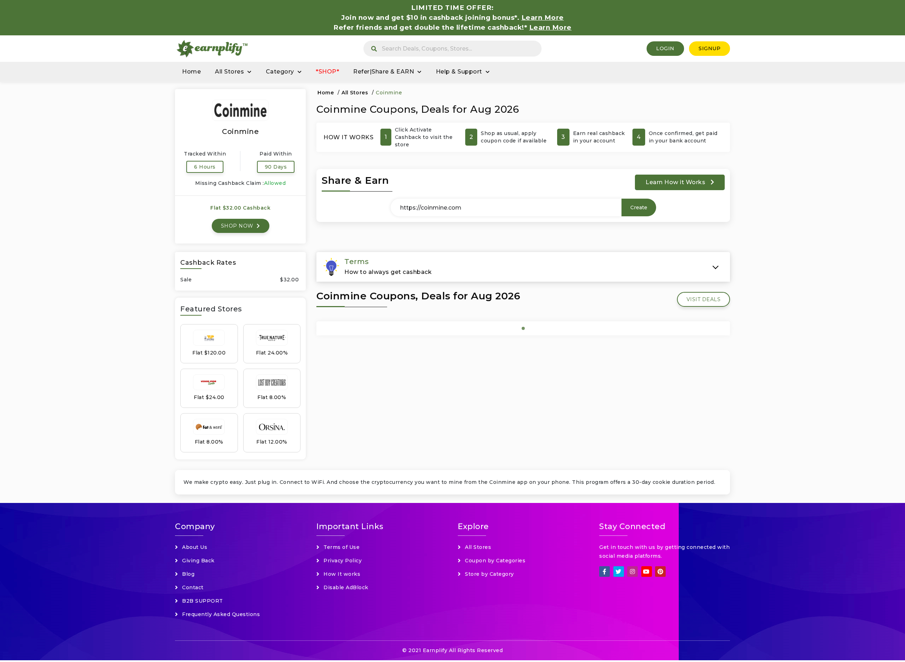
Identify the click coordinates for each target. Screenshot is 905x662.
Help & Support (459, 71)
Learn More (550, 27)
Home (191, 71)
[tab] (523, 267)
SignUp (709, 48)
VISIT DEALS (704, 299)
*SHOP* (327, 71)
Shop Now (238, 226)
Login (665, 48)
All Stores (229, 71)
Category (280, 71)
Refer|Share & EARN (383, 71)
